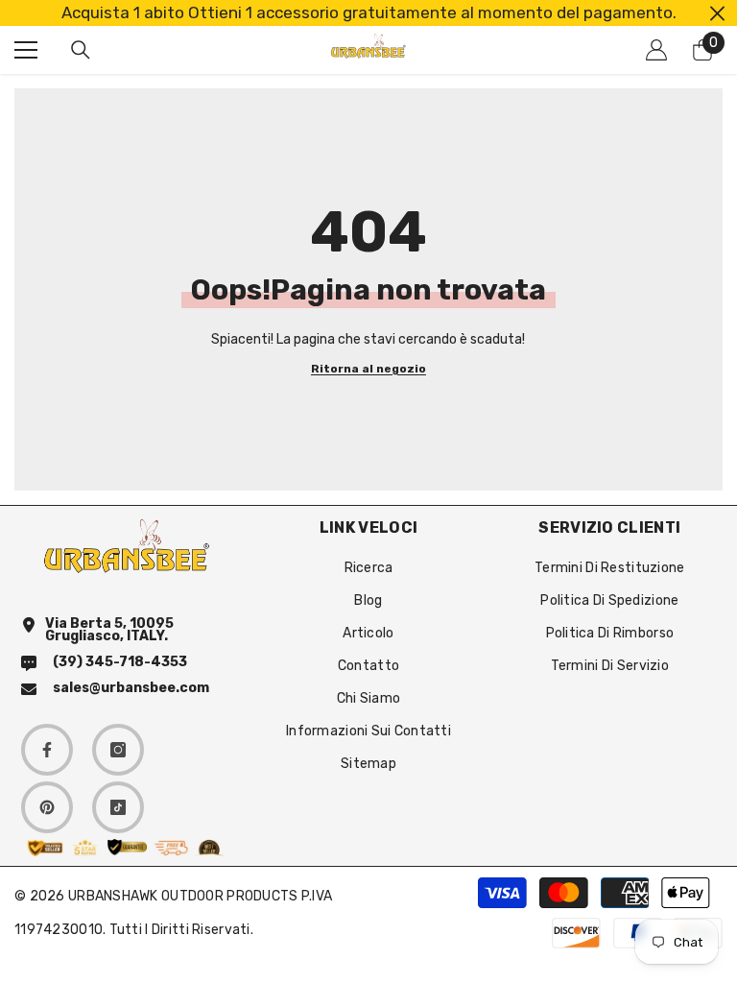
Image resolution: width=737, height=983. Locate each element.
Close (717, 13)
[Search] (80, 49)
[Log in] (656, 49)
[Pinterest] (47, 807)
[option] (368, 13)
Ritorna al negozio (368, 369)
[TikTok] (118, 807)
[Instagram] (118, 750)
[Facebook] (47, 750)
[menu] (25, 49)
